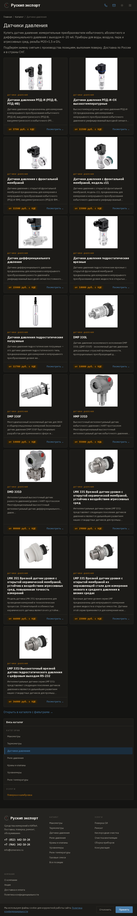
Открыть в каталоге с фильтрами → (28, 712)
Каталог (19, 16)
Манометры (13, 736)
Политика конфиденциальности (21, 894)
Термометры (14, 743)
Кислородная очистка (107, 832)
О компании (10, 880)
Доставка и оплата (14, 889)
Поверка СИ (101, 823)
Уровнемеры (14, 772)
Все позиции (56, 862)
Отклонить (105, 909)
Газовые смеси (57, 857)
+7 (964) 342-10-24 (17, 844)
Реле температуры (17, 779)
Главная (8, 16)
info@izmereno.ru (13, 850)
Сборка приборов (104, 842)
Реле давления (15, 758)
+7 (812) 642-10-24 (17, 839)
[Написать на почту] (114, 5)
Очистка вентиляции (106, 837)
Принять (124, 909)
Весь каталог (14, 722)
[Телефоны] (105, 5)
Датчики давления (59, 832)
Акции (7, 884)
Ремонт (99, 828)
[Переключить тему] (122, 5)
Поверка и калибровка (19, 794)
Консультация (102, 847)
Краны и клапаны (16, 765)
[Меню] (130, 5)
